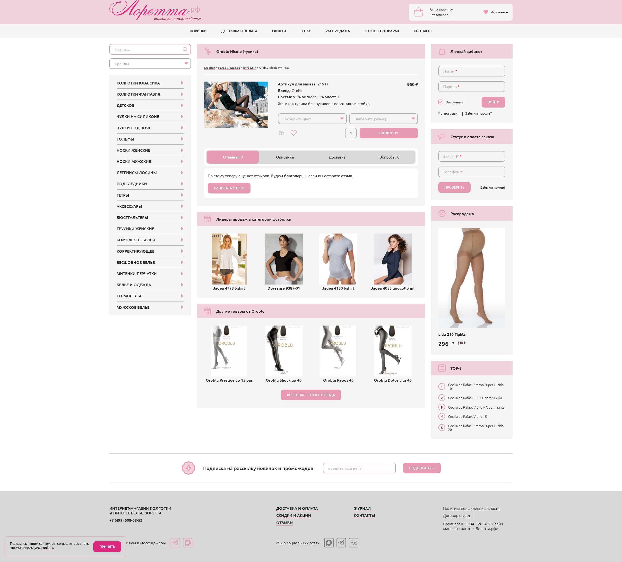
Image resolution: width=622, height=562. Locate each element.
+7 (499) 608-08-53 (125, 520)
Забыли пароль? (478, 113)
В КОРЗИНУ (388, 133)
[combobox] (312, 118)
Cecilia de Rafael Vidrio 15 (467, 416)
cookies (47, 547)
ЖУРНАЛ (362, 508)
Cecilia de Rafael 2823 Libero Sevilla (475, 397)
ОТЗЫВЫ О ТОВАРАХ (382, 31)
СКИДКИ (279, 31)
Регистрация (448, 113)
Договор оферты (458, 515)
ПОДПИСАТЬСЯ (422, 468)
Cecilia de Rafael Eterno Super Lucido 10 (476, 386)
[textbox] (307, 119)
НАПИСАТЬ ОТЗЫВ (229, 188)
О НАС (306, 31)
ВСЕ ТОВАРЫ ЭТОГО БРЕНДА (311, 395)
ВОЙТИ (493, 102)
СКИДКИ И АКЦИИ (293, 515)
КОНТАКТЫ (423, 31)
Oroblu (297, 90)
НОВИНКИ (198, 31)
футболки (249, 67)
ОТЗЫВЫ (284, 522)
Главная (209, 67)
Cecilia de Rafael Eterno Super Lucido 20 (476, 427)
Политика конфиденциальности (471, 508)
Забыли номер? (492, 187)
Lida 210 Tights (452, 334)
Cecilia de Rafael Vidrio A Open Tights (476, 407)
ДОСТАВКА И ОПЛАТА (239, 31)
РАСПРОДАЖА (338, 31)
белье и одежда (229, 67)
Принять (107, 546)
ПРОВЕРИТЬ (454, 187)
